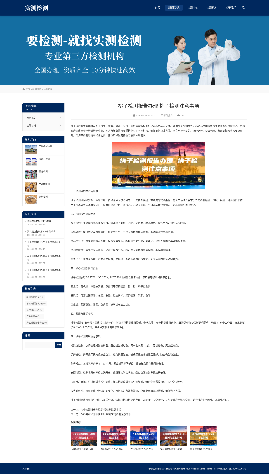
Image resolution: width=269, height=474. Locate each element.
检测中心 (192, 7)
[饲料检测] (31, 199)
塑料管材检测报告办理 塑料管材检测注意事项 (106, 414)
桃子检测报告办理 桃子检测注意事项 (208, 449)
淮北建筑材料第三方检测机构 (41, 231)
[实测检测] (37, 8)
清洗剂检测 (44, 159)
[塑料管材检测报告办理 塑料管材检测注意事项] (173, 436)
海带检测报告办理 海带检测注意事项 (101, 409)
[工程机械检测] (31, 149)
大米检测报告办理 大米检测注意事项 (44, 272)
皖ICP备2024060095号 (234, 468)
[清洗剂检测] (31, 162)
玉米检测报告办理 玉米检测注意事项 (44, 244)
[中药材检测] (31, 187)
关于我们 (230, 7)
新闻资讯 (173, 7)
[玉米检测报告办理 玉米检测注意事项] (84, 436)
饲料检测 (43, 196)
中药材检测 (44, 184)
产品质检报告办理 (36, 322)
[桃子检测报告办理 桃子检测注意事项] (203, 436)
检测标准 (31, 125)
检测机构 (211, 7)
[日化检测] (31, 174)
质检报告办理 (34, 310)
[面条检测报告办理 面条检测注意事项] (114, 436)
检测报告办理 (34, 297)
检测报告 (48, 89)
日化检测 (43, 171)
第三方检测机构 (36, 303)
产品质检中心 (34, 316)
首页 (157, 7)
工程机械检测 (45, 146)
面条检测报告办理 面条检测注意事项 (44, 258)
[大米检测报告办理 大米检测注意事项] (143, 436)
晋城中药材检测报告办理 (39, 221)
